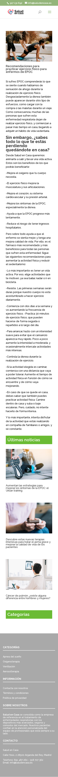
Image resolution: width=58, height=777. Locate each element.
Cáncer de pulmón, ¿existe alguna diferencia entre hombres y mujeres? (28, 597)
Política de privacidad (14, 698)
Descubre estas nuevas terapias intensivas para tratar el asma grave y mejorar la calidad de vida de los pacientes (28, 543)
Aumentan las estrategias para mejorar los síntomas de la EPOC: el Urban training (27, 488)
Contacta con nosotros (15, 688)
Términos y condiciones (16, 693)
